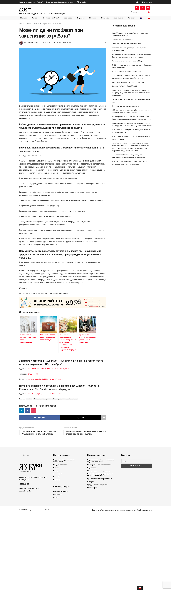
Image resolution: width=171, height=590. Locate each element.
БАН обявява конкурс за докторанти (125, 106)
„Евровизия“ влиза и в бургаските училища (128, 82)
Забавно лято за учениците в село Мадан (127, 61)
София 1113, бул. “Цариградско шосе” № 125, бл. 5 (47, 369)
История (90, 482)
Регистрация (147, 2)
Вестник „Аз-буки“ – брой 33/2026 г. (125, 86)
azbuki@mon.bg (56, 379)
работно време (56, 399)
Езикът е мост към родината (122, 40)
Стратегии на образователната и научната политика (100, 461)
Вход (138, 2)
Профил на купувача (144, 510)
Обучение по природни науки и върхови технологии (100, 475)
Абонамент (118, 18)
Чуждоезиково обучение (97, 485)
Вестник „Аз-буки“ (51, 18)
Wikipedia (82, 2)
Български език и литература (99, 465)
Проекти (92, 18)
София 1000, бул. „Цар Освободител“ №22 (43, 394)
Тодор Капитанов (32, 42)
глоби (29, 399)
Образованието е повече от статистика (126, 44)
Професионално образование (99, 479)
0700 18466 (33, 374)
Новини (28, 24)
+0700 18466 (24, 484)
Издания (81, 18)
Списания (68, 18)
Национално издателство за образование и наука (42, 13)
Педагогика (92, 468)
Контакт (131, 18)
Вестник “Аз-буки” (60, 491)
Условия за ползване (127, 510)
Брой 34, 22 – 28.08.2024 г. (52, 24)
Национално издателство (31, 2)
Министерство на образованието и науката (59, 2)
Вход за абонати (60, 465)
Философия (92, 488)
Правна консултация (41, 399)
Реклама (105, 18)
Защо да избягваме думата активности (126, 71)
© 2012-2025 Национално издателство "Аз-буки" (35, 510)
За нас (34, 18)
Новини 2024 (37, 24)
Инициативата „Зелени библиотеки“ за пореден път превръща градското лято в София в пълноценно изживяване (131, 92)
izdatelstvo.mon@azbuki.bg (36, 379)
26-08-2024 (46, 42)
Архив (56, 497)
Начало (23, 18)
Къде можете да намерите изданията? (64, 461)
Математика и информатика (98, 471)
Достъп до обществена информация (105, 510)
